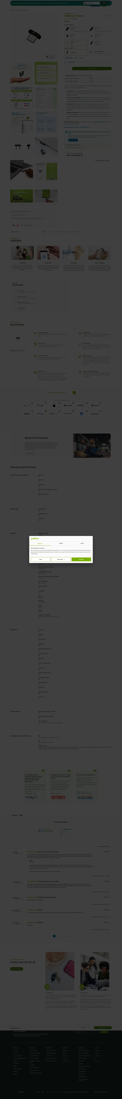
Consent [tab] (40, 543)
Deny (40, 559)
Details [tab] (61, 543)
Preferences (60, 559)
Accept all (81, 559)
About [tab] (82, 543)
